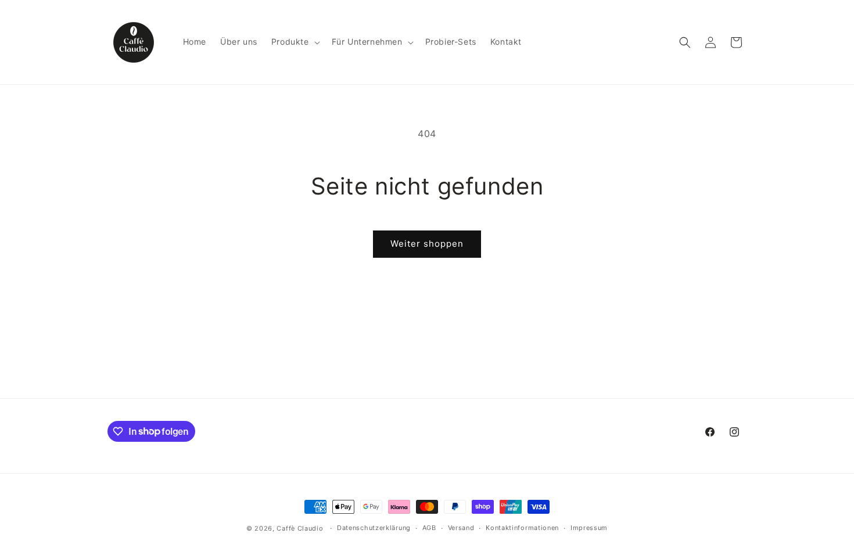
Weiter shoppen (427, 243)
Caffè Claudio (300, 528)
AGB (429, 528)
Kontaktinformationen (522, 528)
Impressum (589, 528)
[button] (294, 42)
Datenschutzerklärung (374, 528)
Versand (461, 528)
